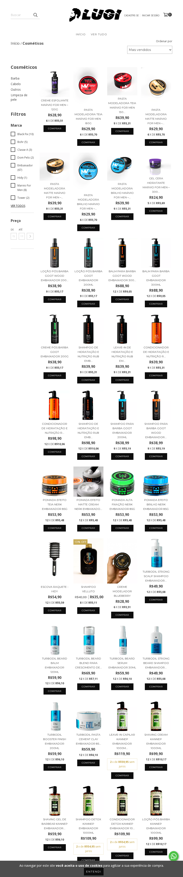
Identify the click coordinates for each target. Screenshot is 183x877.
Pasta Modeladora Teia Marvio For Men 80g (88, 116)
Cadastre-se (131, 15)
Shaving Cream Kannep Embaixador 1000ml (156, 741)
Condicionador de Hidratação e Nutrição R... (156, 352)
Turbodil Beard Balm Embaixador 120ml (54, 665)
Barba (15, 78)
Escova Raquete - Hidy (55, 589)
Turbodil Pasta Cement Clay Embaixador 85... (88, 739)
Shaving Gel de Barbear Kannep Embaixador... (55, 824)
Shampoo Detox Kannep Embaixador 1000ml (88, 826)
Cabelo (16, 84)
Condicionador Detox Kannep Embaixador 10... (122, 824)
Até (21, 229)
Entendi (93, 871)
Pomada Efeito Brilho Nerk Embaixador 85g (156, 504)
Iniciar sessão (151, 15)
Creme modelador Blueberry (122, 591)
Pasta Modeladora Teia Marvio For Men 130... (122, 105)
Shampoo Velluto (88, 589)
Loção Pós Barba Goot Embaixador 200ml (88, 278)
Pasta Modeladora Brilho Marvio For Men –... (88, 201)
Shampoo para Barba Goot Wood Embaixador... (156, 430)
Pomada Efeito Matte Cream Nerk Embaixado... (88, 504)
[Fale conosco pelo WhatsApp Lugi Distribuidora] (174, 856)
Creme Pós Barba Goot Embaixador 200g (55, 352)
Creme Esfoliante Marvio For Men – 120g (55, 105)
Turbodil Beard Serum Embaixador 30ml (122, 663)
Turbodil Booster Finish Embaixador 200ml (54, 741)
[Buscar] (35, 15)
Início (81, 34)
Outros (16, 89)
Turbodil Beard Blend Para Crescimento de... (88, 663)
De (12, 229)
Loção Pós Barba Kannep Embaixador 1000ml (156, 826)
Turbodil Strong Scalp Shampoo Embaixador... (156, 576)
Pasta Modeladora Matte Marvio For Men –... (156, 116)
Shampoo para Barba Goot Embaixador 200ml (122, 430)
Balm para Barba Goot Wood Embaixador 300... (122, 276)
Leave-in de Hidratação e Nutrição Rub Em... (122, 354)
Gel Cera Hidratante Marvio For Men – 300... (156, 185)
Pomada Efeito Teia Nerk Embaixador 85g (54, 504)
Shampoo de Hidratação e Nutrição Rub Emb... (88, 354)
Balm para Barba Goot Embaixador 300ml (156, 278)
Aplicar (30, 236)
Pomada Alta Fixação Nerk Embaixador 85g (122, 504)
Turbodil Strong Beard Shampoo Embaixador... (156, 663)
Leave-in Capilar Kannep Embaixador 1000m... (122, 741)
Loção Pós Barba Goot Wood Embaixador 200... (55, 276)
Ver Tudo (99, 34)
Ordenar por (164, 41)
